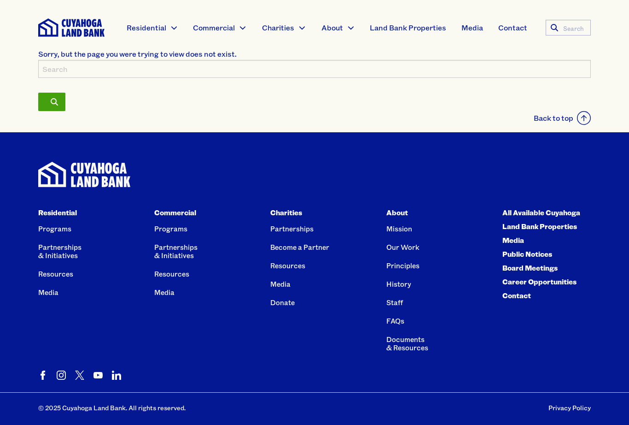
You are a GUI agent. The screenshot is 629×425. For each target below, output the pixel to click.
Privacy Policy (569, 407)
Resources (55, 273)
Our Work (402, 247)
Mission (399, 228)
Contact (512, 27)
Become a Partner (299, 247)
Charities (278, 27)
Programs (54, 228)
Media (472, 27)
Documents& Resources (407, 343)
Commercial (214, 27)
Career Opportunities (539, 281)
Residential (146, 27)
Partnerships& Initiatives (60, 251)
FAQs (395, 320)
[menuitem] (152, 27)
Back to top (553, 118)
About (332, 27)
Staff (394, 302)
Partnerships (292, 228)
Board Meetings (530, 267)
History (398, 284)
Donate (282, 302)
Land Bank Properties (408, 27)
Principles (402, 265)
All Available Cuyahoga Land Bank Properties (541, 219)
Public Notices (527, 254)
